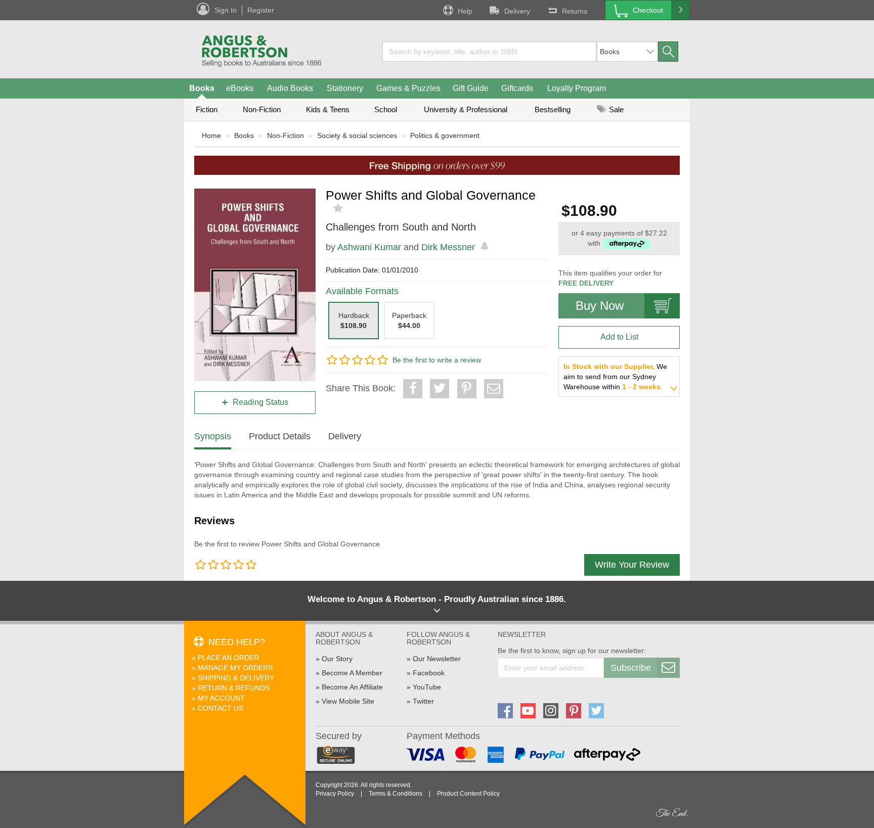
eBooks (239, 88)
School (385, 109)
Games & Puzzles (408, 88)
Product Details (280, 436)
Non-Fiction (262, 109)
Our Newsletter (437, 659)
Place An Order (228, 658)
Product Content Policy (468, 793)
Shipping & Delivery (236, 678)
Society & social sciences (357, 135)
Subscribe (630, 668)
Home (211, 135)
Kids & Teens (327, 109)
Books (201, 88)
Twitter (423, 701)
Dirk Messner (448, 247)
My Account (221, 698)
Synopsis (212, 436)
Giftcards (517, 88)
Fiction (206, 109)
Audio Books (290, 88)
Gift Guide (471, 88)
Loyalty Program (576, 88)
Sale (615, 109)
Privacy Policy (335, 793)
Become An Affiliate (352, 687)
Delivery (517, 11)
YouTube (427, 687)
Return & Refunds (234, 688)
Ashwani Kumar (369, 247)
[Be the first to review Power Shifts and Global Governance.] (339, 208)
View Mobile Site (348, 701)
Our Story (337, 659)
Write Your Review (632, 565)
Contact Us (220, 708)
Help (465, 11)
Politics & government (444, 135)
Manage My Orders (235, 668)
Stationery (345, 88)
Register (260, 10)
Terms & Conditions (395, 793)
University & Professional (465, 109)
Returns (574, 11)
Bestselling (553, 109)
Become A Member (352, 673)
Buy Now (600, 305)
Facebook (429, 673)
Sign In (225, 10)
